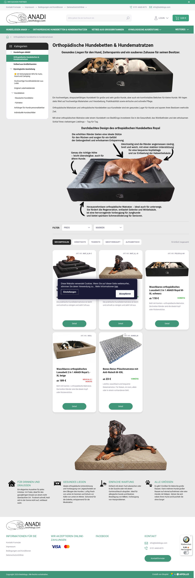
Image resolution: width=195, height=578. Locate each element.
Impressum (29, 7)
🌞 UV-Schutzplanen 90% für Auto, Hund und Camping (28, 75)
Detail (74, 323)
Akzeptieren (125, 293)
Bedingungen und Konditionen (50, 7)
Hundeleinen (19, 93)
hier (116, 286)
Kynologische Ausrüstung (24, 69)
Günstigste (80, 242)
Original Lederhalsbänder (24, 88)
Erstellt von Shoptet (160, 574)
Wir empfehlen (62, 242)
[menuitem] (18, 30)
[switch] (186, 552)
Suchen (128, 18)
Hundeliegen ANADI (22, 52)
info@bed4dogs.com (158, 543)
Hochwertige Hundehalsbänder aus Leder (28, 82)
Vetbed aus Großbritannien (25, 64)
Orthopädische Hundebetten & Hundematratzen (26, 58)
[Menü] (190, 536)
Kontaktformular (158, 558)
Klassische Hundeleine (24, 98)
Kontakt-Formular (13, 7)
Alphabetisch (132, 242)
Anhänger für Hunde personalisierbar (29, 108)
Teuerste (95, 242)
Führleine (18, 103)
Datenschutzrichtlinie (75, 7)
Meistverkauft (113, 242)
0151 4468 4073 (156, 548)
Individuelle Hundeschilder (25, 112)
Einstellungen (69, 292)
